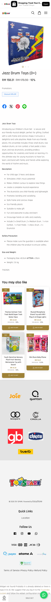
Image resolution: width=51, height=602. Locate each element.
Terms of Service (11, 570)
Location (25, 517)
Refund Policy (40, 570)
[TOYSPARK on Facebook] (15, 535)
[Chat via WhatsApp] (44, 595)
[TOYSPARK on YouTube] (29, 535)
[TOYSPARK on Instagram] (22, 535)
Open (45, 4)
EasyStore (37, 501)
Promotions (7, 88)
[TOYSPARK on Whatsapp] (36, 535)
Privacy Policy (27, 570)
